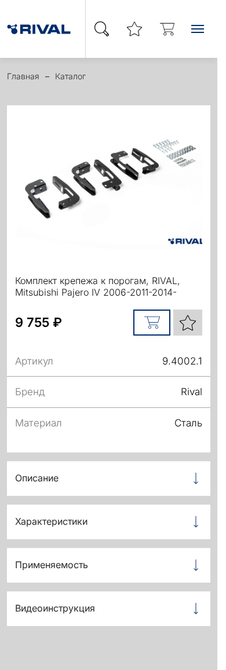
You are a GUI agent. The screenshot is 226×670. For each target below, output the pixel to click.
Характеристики (51, 521)
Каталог (70, 76)
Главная (23, 76)
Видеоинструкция (55, 608)
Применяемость (51, 564)
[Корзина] (166, 29)
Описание (37, 478)
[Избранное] (134, 29)
